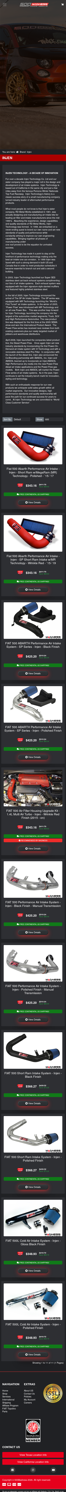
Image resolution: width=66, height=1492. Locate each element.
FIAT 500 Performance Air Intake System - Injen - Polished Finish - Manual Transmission (33, 989)
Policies (27, 1396)
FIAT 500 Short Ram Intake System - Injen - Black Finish (33, 1074)
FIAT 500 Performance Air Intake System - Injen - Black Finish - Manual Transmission (33, 903)
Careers (28, 1402)
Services (6, 1396)
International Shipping (8, 1401)
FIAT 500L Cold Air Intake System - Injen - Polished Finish (33, 1326)
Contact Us (29, 1393)
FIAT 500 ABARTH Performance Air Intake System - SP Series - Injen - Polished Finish (33, 728)
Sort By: (7, 419)
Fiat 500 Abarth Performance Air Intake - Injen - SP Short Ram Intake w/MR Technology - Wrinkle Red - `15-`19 (33, 559)
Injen (29, 151)
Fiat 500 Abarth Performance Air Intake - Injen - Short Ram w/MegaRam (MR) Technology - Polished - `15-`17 (33, 472)
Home (5, 1390)
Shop (4, 1393)
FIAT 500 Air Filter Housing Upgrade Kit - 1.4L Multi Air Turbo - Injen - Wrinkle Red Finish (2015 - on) (33, 814)
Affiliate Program (10, 1405)
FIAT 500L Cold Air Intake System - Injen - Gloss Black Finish (33, 1242)
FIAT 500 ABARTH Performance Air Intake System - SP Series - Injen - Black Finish (33, 645)
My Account (29, 1399)
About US (28, 1390)
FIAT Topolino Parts (9, 1410)
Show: (40, 419)
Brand (23, 151)
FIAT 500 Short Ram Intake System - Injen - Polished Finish (33, 1158)
